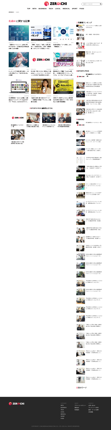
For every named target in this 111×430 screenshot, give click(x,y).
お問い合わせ (91, 405)
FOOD (82, 8)
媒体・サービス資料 (93, 409)
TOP (28, 8)
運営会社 (77, 407)
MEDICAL (66, 8)
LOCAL (58, 8)
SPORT (74, 8)
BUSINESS (43, 8)
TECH (51, 8)
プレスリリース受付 (93, 407)
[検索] (100, 4)
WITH (34, 8)
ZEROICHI (11, 12)
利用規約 (77, 409)
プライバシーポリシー (80, 405)
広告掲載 (90, 412)
